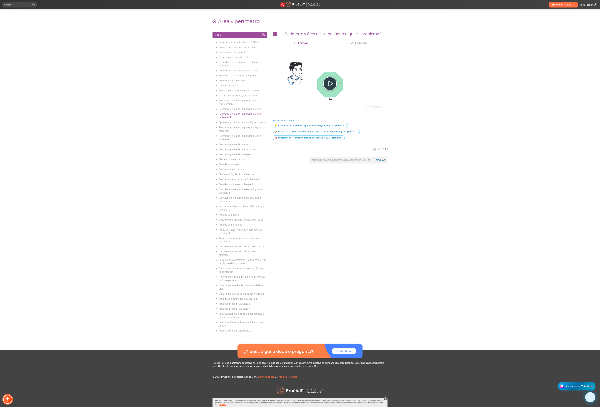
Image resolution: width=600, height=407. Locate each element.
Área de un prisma (229, 214)
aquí (216, 404)
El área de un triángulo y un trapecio (239, 90)
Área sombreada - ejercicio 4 (234, 308)
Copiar (381, 160)
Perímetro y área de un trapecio (236, 154)
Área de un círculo (229, 164)
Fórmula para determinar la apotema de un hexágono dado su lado (242, 261)
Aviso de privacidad (287, 376)
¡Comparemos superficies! (233, 57)
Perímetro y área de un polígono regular (240, 109)
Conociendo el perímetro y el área (237, 47)
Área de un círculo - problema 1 (236, 184)
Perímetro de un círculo (232, 169)
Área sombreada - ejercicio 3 (234, 303)
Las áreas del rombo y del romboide (238, 95)
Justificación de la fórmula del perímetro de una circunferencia (241, 315)
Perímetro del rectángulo (232, 52)
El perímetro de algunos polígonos (237, 75)
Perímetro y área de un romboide (237, 149)
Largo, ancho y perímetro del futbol (238, 42)
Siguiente (378, 149)
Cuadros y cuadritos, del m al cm (238, 70)
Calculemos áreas (229, 85)
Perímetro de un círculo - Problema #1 (240, 179)
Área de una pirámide (230, 224)
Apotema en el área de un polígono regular (242, 122)
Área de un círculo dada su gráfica (238, 298)
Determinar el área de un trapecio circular (242, 293)
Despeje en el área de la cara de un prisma (242, 246)
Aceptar (222, 404)
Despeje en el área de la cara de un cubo (241, 219)
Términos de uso (265, 376)
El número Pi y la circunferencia (236, 174)
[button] (7, 399)
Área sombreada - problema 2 (235, 330)
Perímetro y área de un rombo (235, 144)
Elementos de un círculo (232, 159)
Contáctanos (344, 351)
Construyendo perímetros (233, 80)
